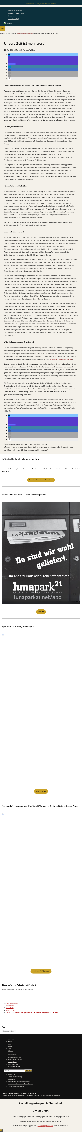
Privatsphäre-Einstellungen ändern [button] (19, 1081)
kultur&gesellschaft (14, 1066)
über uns (11, 16)
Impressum (11, 1074)
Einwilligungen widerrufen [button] (16, 1086)
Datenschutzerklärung (15, 1076)
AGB (9, 1048)
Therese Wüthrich (29, 50)
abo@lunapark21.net (45, 1126)
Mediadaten (12, 1079)
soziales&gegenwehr (14, 1057)
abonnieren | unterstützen (16, 10)
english (10, 1046)
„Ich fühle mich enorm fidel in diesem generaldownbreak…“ (26, 450)
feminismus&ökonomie (25, 33)
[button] (9, 55)
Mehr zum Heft (41, 791)
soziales (13, 33)
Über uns (11, 1039)
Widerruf (10, 1051)
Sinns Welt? (10, 1008)
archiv (10, 1041)
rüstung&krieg (38, 33)
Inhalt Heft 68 (10, 1010)
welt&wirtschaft (5, 33)
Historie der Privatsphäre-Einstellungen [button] (20, 1084)
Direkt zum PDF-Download (41, 971)
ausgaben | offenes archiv (16, 13)
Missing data (10, 1005)
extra (9, 1044)
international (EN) (13, 19)
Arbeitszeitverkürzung (38, 444)
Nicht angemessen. (12, 1003)
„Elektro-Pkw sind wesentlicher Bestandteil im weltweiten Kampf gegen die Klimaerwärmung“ (38, 447)
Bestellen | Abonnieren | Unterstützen (41, 480)
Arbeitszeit (25, 444)
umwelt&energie (48, 33)
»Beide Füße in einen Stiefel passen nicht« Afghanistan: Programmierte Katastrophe (32, 1012)
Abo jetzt (41, 611)
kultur (56, 33)
